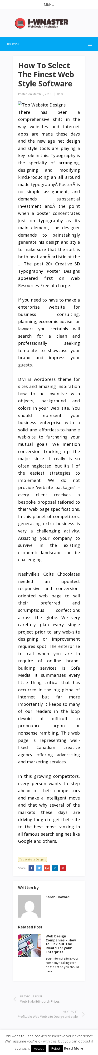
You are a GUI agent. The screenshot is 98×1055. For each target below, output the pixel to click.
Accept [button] (39, 1048)
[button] (49, 4)
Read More (73, 1048)
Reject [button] (55, 1048)
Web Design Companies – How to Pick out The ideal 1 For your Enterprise (61, 944)
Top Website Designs (32, 859)
